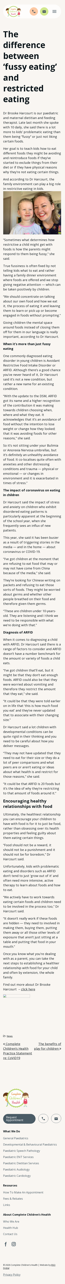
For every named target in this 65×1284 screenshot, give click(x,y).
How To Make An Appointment (23, 1192)
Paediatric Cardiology (17, 1176)
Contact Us (10, 1234)
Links (6, 1205)
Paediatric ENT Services (18, 1157)
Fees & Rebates (13, 1199)
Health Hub (10, 1228)
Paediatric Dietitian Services (21, 1163)
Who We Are (11, 1221)
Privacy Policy (11, 1275)
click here (28, 989)
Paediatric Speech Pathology (21, 1151)
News (10, 1036)
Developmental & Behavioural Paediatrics (30, 1144)
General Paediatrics (15, 1138)
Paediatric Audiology (16, 1169)
